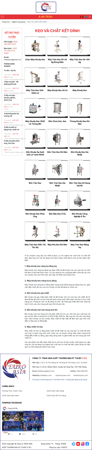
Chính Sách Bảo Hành (10, 395)
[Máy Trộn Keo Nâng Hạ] (80, 231)
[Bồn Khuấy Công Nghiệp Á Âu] (80, 200)
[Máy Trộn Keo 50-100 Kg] (80, 46)
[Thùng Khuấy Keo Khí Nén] (80, 108)
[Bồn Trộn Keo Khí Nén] (57, 139)
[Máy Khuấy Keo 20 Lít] (57, 77)
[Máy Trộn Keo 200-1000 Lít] (35, 77)
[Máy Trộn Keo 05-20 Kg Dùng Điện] (57, 46)
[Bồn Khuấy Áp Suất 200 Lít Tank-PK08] (35, 139)
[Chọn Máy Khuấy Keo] (35, 46)
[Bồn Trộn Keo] (35, 169)
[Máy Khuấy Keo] (80, 77)
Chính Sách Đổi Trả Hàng (56, 395)
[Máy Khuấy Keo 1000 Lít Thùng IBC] (35, 108)
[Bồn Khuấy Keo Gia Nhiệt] (80, 139)
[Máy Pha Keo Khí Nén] (57, 231)
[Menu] (2, 17)
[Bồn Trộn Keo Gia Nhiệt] (57, 169)
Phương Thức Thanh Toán (12, 391)
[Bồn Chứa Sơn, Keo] (57, 108)
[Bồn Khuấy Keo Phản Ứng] (35, 200)
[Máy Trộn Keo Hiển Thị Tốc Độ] (35, 231)
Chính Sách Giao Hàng (55, 391)
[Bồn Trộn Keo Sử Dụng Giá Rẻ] (80, 169)
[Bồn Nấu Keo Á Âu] (57, 200)
